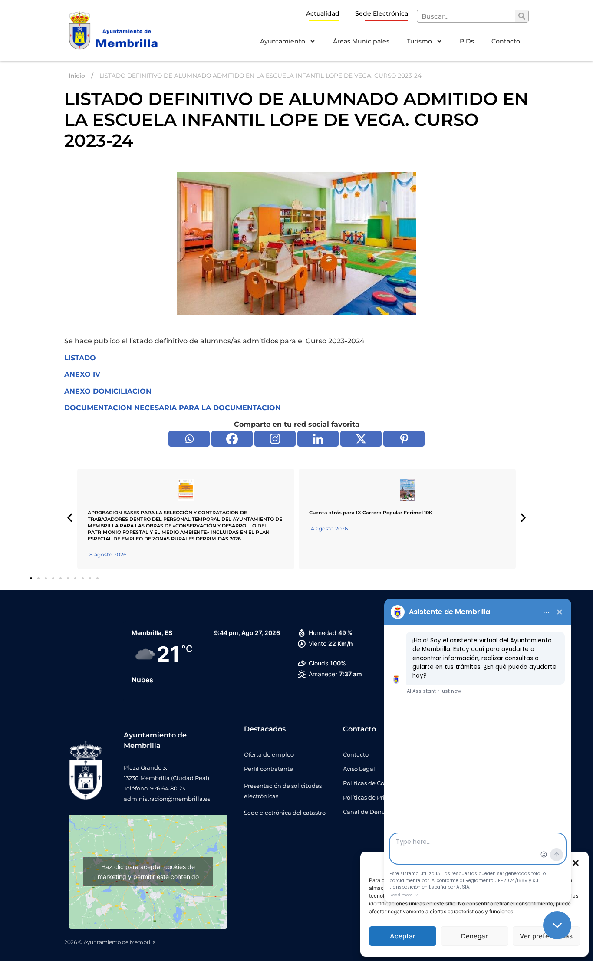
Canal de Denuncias (371, 811)
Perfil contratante (268, 768)
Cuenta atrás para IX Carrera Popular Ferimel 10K (370, 513)
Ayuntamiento (282, 41)
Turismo (419, 41)
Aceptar (402, 936)
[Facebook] (232, 439)
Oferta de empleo (269, 754)
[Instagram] (275, 439)
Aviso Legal (359, 768)
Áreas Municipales (361, 41)
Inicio (77, 75)
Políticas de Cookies (371, 783)
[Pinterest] (404, 439)
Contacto (505, 41)
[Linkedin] (318, 439)
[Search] (521, 16)
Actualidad (322, 13)
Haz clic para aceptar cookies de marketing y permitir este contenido (148, 871)
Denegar (474, 936)
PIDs (467, 41)
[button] (575, 863)
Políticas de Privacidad (375, 797)
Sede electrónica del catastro (285, 812)
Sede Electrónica (381, 13)
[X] (361, 439)
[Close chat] (557, 925)
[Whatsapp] (189, 439)
